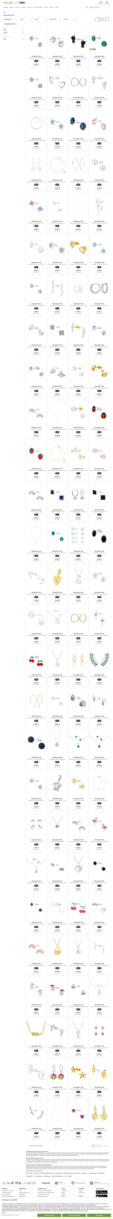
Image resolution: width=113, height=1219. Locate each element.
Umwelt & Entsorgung (43, 1194)
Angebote (64, 1190)
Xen (66, 1176)
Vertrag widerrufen (42, 1196)
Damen (5, 32)
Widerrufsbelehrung (24, 1192)
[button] (107, 3)
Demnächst (82, 1192)
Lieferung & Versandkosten (45, 1190)
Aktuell (81, 1190)
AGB (20, 1190)
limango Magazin (6, 1194)
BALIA (70, 1176)
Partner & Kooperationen (8, 1196)
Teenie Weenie (77, 1173)
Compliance (22, 1196)
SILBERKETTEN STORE (47, 1173)
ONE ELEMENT (68, 1173)
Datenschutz (22, 1194)
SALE (4, 39)
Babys (63, 1192)
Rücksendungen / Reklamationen (46, 1192)
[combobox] (97, 7)
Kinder (5, 30)
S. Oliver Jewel (92, 1173)
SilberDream (47, 1176)
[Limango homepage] (8, 3)
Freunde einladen (6, 1192)
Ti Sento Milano (38, 1176)
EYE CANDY (101, 1173)
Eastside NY (29, 1176)
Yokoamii (84, 1173)
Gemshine (36, 1173)
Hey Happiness (58, 1173)
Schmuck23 (29, 1173)
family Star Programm (7, 1190)
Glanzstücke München (57, 1176)
